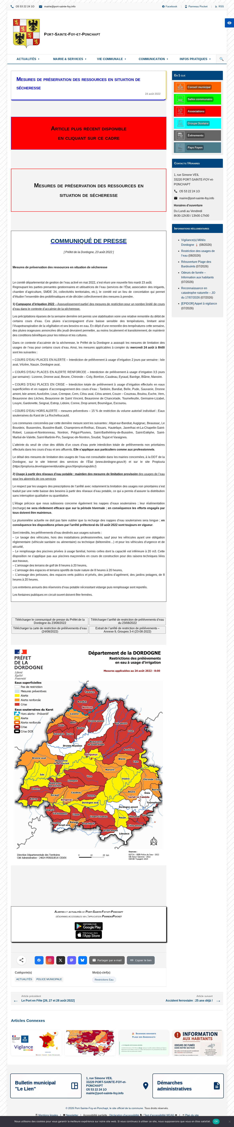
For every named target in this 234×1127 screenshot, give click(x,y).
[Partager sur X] (60, 960)
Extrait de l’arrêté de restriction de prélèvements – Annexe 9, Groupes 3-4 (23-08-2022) (127, 630)
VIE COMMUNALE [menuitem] (111, 59)
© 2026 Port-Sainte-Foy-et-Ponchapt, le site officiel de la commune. (105, 1108)
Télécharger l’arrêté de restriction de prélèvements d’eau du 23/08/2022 (127, 621)
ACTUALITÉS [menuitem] (28, 59)
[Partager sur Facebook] (39, 960)
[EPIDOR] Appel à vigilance (199, 303)
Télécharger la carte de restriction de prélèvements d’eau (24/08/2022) (50, 630)
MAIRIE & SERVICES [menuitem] (70, 59)
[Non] (229, 1121)
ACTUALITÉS (24, 979)
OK (216, 1121)
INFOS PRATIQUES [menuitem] (195, 59)
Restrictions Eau (104, 979)
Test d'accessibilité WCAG (159, 1115)
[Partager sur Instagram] (50, 960)
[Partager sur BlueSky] (82, 960)
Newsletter (72, 1115)
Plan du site (192, 1115)
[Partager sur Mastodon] (71, 960)
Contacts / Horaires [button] (187, 163)
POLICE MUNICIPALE (49, 979)
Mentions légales (48, 1115)
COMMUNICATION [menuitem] (153, 59)
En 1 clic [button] (180, 75)
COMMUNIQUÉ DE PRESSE (89, 241)
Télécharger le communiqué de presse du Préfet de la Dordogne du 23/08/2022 (50, 621)
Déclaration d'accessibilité (124, 1115)
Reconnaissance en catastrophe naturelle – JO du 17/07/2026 (198, 293)
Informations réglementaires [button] (191, 228)
